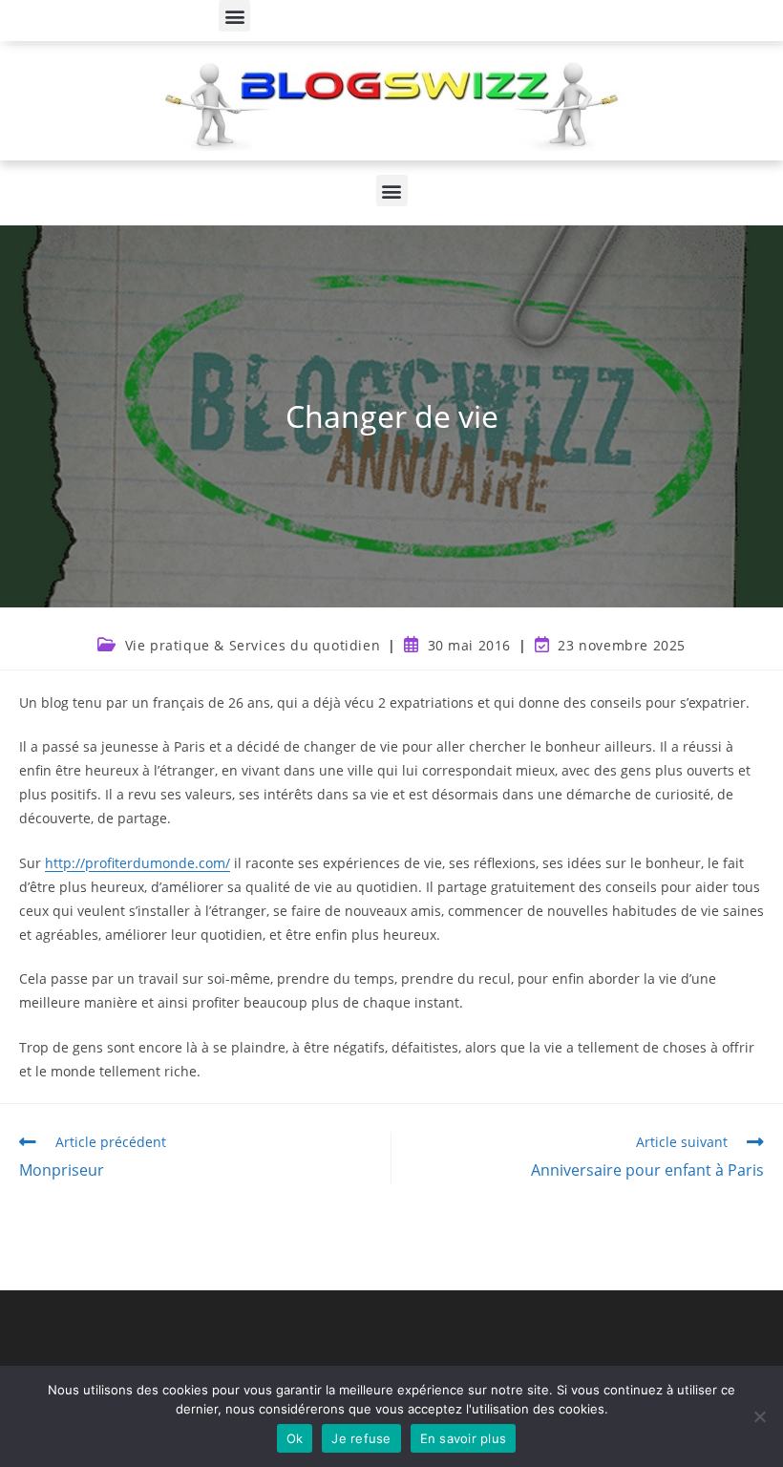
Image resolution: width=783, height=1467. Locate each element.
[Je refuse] (759, 1416)
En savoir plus (463, 1438)
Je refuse (361, 1438)
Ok (295, 1438)
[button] (234, 16)
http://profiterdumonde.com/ (137, 863)
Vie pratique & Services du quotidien (253, 645)
